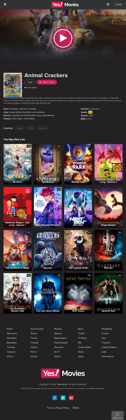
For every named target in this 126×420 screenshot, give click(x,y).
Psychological (60, 342)
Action (10, 328)
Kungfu (34, 356)
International (108, 356)
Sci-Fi (57, 351)
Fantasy (34, 342)
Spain (20, 118)
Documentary (37, 328)
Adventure (23, 108)
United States (29, 118)
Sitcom (57, 356)
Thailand (106, 342)
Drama (34, 333)
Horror (34, 351)
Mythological (60, 337)
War (80, 342)
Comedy (32, 108)
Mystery (58, 333)
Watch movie (48, 82)
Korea (81, 351)
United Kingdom (109, 347)
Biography (12, 342)
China (14, 118)
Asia (104, 337)
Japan (81, 356)
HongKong (107, 328)
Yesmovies (62, 384)
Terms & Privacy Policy (58, 407)
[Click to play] (63, 38)
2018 (91, 115)
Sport (80, 328)
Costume (11, 351)
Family (34, 337)
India (104, 351)
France (105, 333)
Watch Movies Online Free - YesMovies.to (65, 5)
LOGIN (118, 4)
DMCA (76, 407)
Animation (14, 108)
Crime (10, 356)
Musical (58, 328)
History (34, 347)
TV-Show (82, 337)
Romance (59, 347)
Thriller (81, 333)
